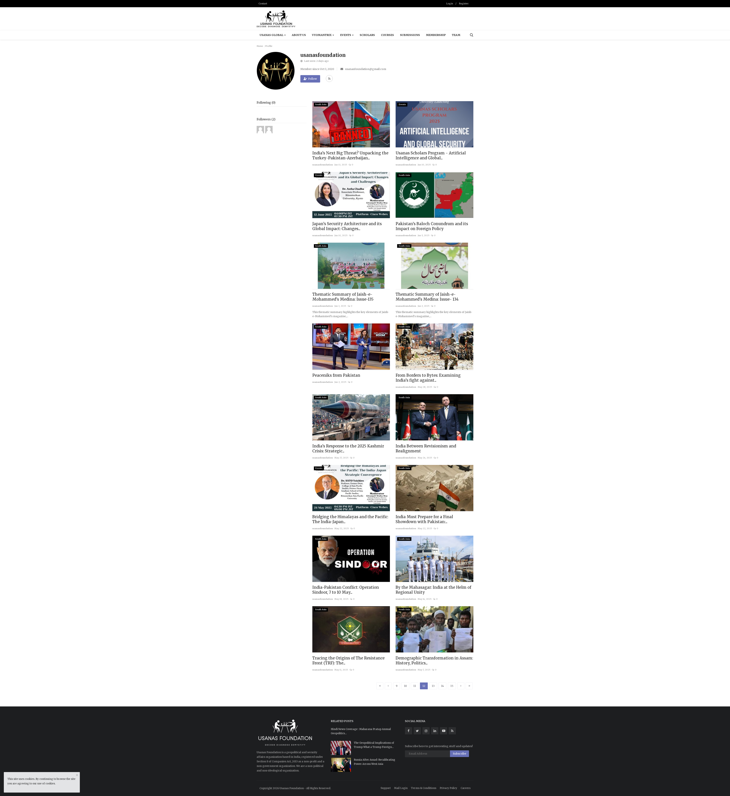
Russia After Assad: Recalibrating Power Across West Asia (374, 762)
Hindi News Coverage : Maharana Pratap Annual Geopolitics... (361, 731)
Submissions (410, 35)
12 (423, 686)
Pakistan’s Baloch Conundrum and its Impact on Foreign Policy (432, 226)
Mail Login (401, 788)
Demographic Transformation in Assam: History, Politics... (434, 660)
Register (464, 3)
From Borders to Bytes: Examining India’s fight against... (428, 378)
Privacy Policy (448, 788)
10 (405, 686)
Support (386, 788)
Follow (312, 78)
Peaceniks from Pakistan (336, 375)
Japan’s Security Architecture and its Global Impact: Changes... (347, 226)
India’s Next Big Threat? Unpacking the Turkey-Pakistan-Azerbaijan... (350, 155)
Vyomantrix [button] (322, 35)
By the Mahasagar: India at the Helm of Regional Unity (433, 590)
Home (260, 46)
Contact (263, 3)
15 (451, 686)
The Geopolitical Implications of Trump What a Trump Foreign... (374, 745)
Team (456, 35)
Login (449, 3)
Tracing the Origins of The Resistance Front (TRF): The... (348, 660)
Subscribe (459, 753)
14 (442, 686)
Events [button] (346, 35)
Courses (387, 35)
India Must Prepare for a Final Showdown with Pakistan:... (424, 519)
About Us (299, 35)
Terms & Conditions (423, 788)
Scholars (367, 35)
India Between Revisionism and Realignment (426, 448)
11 (414, 686)
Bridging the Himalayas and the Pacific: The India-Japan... (350, 519)
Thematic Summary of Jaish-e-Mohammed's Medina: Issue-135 (343, 297)
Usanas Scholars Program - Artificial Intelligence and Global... (431, 155)
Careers (466, 788)
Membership (436, 35)
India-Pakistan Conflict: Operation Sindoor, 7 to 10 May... (345, 590)
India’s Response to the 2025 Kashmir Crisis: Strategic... (348, 448)
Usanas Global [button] (272, 35)
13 (433, 686)
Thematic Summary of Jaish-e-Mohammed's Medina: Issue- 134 (427, 297)
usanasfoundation (322, 164)
